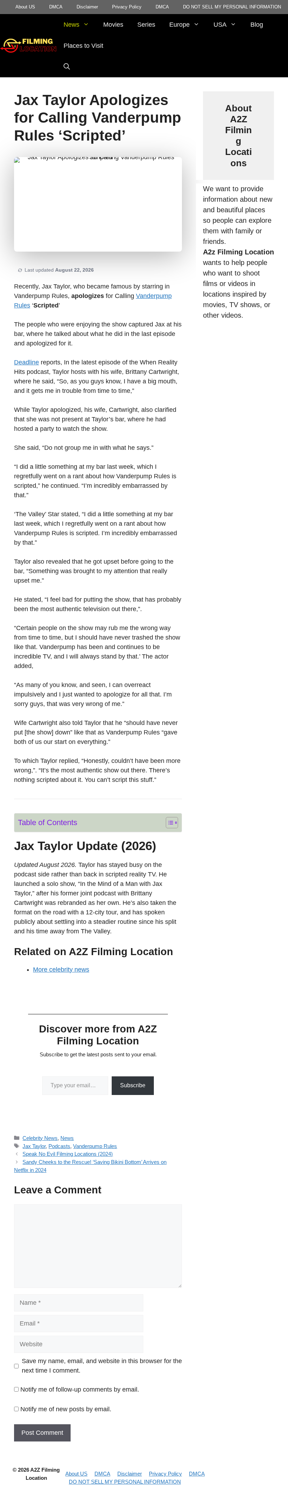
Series (146, 24)
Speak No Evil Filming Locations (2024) (67, 1154)
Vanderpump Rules (95, 1146)
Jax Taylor (34, 1146)
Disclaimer (87, 6)
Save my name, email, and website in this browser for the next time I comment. (102, 1365)
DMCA (56, 6)
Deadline (26, 362)
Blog (256, 24)
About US (25, 6)
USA (220, 24)
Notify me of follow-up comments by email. (79, 1389)
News (71, 24)
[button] (67, 66)
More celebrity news (61, 969)
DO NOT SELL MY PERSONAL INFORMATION (232, 6)
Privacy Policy (127, 6)
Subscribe (132, 1085)
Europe (179, 24)
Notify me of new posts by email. (65, 1409)
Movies (113, 24)
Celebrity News (40, 1138)
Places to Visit (83, 45)
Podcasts (59, 1146)
